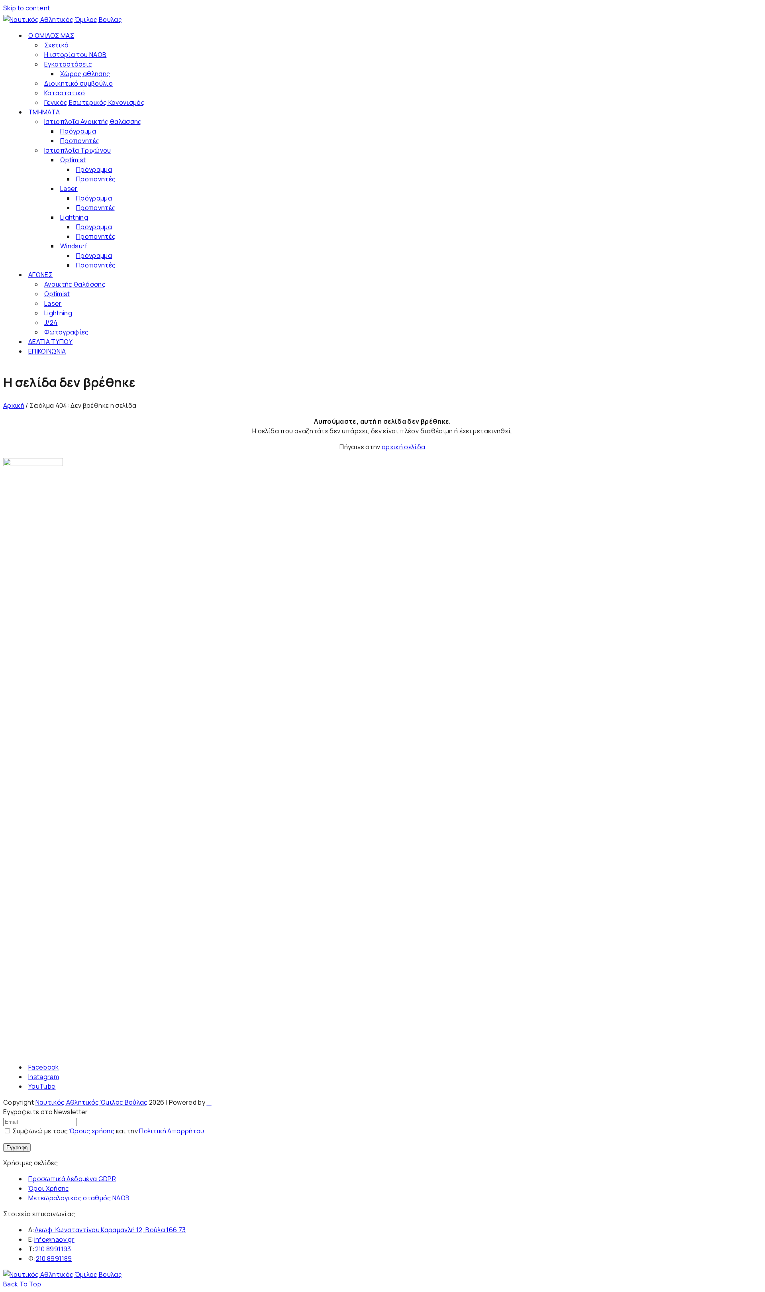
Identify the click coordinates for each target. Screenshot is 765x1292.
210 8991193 (53, 1249)
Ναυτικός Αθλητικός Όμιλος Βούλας (91, 1102)
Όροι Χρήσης (48, 1188)
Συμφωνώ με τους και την (107, 1131)
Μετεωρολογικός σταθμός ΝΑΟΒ (78, 1198)
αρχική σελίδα (404, 446)
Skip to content (26, 8)
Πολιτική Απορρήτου (171, 1131)
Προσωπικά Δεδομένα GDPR (72, 1178)
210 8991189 (54, 1258)
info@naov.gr (54, 1239)
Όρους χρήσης (91, 1131)
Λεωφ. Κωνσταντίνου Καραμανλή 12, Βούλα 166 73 (110, 1229)
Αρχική (13, 405)
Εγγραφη (16, 1147)
